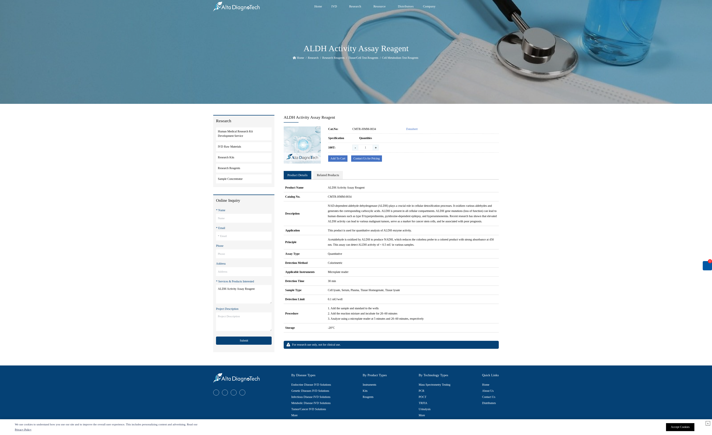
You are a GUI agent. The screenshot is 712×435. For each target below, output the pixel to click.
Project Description (227, 308)
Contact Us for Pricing (366, 158)
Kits (365, 390)
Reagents (368, 396)
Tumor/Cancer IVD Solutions (308, 409)
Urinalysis (425, 409)
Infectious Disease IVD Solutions (310, 396)
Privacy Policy (23, 429)
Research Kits (226, 157)
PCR (421, 390)
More (294, 415)
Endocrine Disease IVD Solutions (311, 384)
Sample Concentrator (230, 178)
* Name (220, 210)
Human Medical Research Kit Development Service (235, 133)
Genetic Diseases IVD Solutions (310, 390)
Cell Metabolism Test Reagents (400, 57)
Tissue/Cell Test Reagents (363, 57)
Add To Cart (337, 158)
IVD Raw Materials (229, 146)
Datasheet (412, 129)
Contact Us (488, 396)
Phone (219, 245)
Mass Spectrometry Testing (434, 384)
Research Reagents (333, 57)
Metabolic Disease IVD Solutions (311, 403)
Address (221, 263)
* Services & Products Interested (235, 281)
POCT (422, 396)
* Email (220, 228)
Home (318, 6)
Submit (244, 340)
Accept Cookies (680, 427)
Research (355, 6)
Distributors (406, 6)
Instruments (369, 384)
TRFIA (423, 403)
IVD (334, 6)
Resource (379, 6)
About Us (488, 390)
